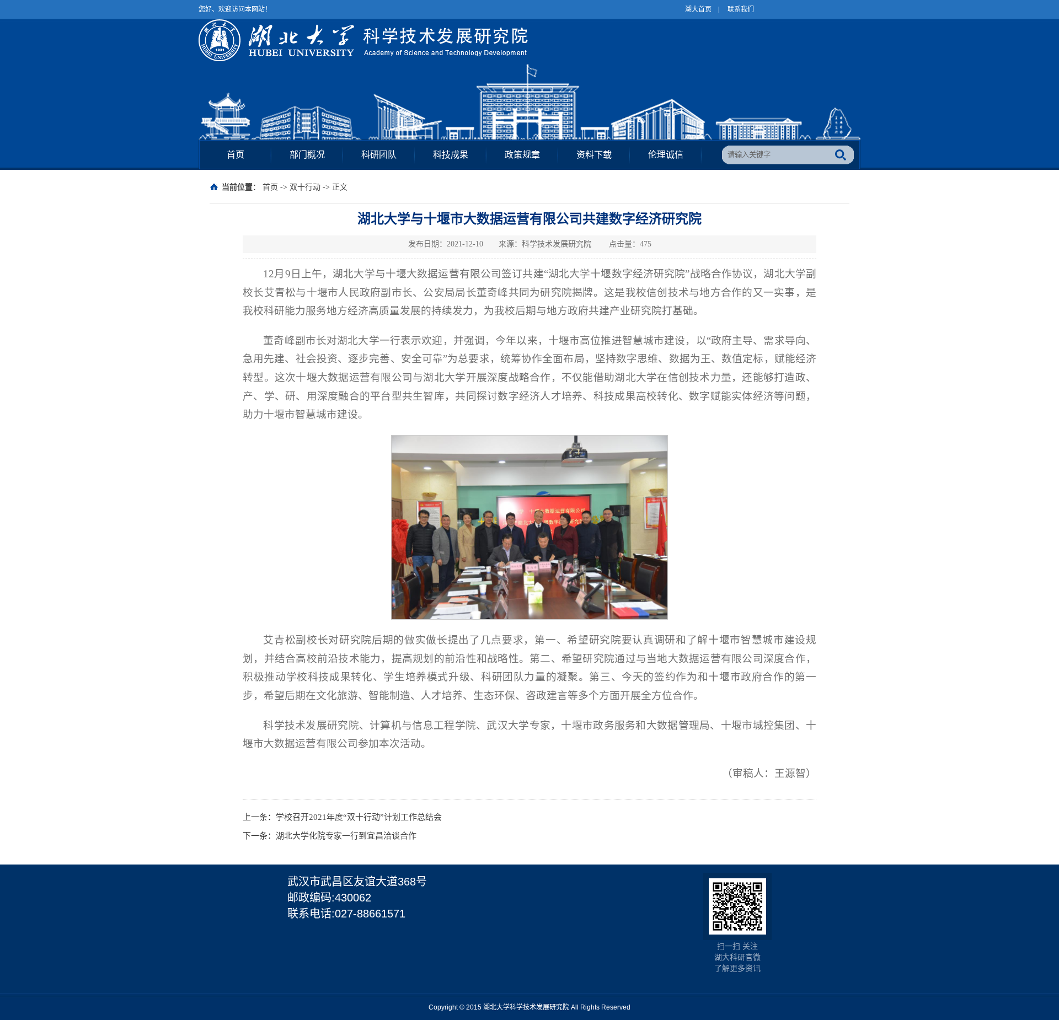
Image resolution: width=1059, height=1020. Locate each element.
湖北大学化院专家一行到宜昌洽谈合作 (346, 835)
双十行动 (305, 187)
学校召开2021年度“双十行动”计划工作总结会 (359, 817)
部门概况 (307, 154)
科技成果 (450, 154)
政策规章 (522, 154)
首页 (235, 154)
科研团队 (379, 154)
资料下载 (594, 154)
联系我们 (741, 9)
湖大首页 (698, 9)
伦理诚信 (665, 154)
